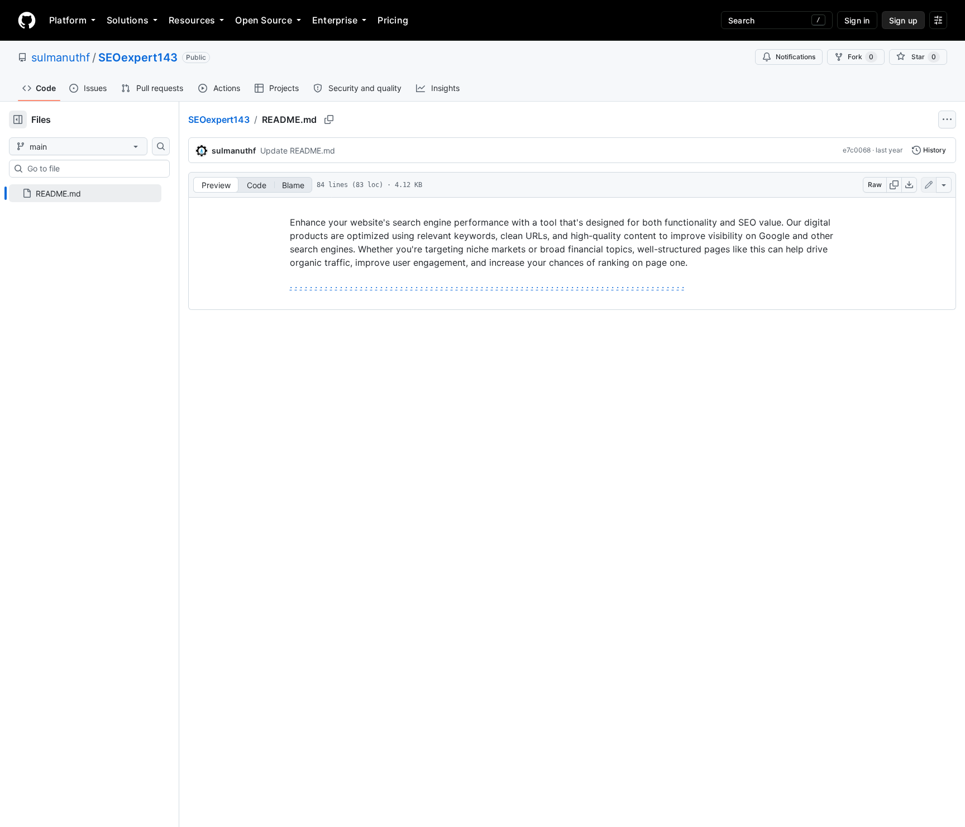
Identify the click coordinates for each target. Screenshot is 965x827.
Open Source (263, 20)
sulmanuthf (60, 57)
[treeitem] (85, 193)
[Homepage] (27, 20)
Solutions (128, 20)
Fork (860, 56)
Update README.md (297, 150)
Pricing (393, 20)
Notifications (795, 56)
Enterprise (334, 20)
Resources (192, 20)
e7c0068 (857, 150)
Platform (68, 20)
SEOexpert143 (138, 57)
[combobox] (93, 168)
